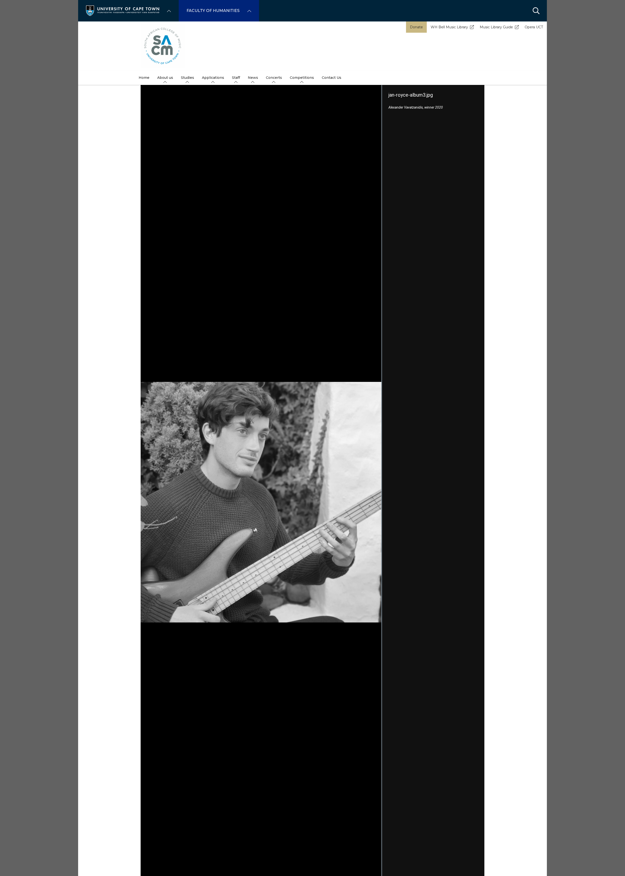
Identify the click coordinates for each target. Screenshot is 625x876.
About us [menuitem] (165, 77)
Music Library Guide (496, 27)
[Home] (122, 10)
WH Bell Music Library (449, 27)
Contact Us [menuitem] (331, 77)
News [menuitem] (253, 77)
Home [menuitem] (144, 77)
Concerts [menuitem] (274, 77)
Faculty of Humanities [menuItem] (213, 10)
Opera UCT (534, 27)
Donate (416, 27)
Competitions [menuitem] (302, 77)
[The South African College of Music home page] (312, 45)
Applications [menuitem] (213, 77)
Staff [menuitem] (236, 77)
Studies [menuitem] (187, 77)
